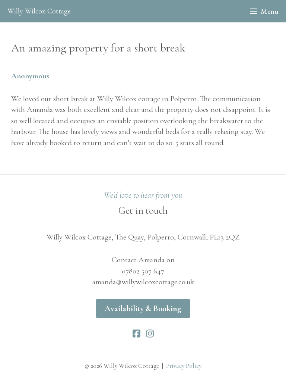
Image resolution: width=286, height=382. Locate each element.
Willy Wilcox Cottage (39, 11)
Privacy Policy (183, 366)
